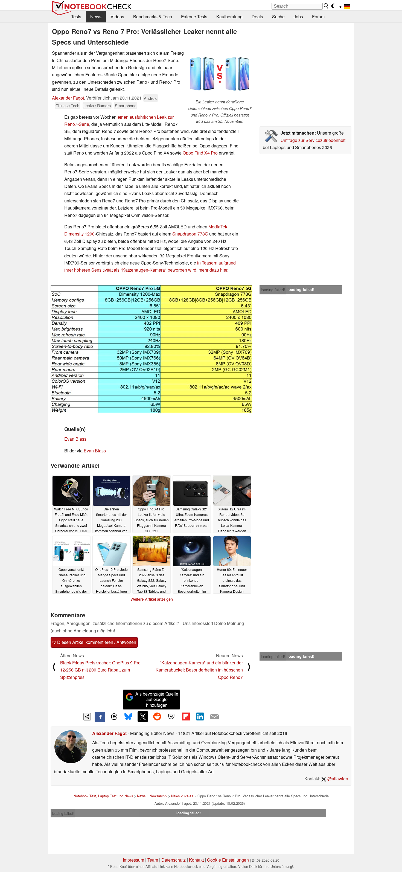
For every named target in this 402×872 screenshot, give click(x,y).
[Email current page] (214, 717)
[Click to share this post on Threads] (114, 717)
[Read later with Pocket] (171, 716)
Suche (278, 16)
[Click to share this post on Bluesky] (128, 717)
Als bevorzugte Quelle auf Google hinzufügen (156, 699)
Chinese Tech (67, 105)
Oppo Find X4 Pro (200, 153)
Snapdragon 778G (190, 234)
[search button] (326, 6)
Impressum (133, 860)
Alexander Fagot (68, 98)
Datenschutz (173, 860)
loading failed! (273, 289)
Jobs (298, 16)
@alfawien (337, 778)
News (95, 16)
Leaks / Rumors (97, 105)
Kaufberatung (229, 16)
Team (152, 860)
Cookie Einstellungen (228, 860)
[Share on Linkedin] (200, 716)
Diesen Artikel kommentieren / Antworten (96, 642)
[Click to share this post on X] (143, 716)
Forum (318, 16)
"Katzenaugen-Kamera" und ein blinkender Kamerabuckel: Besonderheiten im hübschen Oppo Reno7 (199, 669)
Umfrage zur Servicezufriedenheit (313, 140)
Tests (76, 16)
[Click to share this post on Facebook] (100, 717)
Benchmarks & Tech (152, 16)
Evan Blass (75, 439)
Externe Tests (194, 16)
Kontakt (196, 860)
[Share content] (87, 716)
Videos (117, 16)
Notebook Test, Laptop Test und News (103, 795)
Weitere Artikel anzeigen (151, 599)
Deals (257, 16)
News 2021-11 (182, 795)
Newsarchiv (158, 795)
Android (151, 98)
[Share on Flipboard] (185, 716)
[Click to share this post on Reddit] (157, 716)
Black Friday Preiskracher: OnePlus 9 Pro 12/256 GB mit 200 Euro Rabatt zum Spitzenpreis (100, 669)
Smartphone (125, 105)
